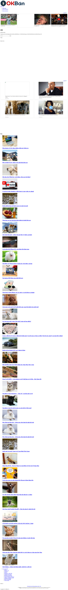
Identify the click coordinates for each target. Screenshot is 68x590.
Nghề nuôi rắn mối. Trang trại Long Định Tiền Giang (16, 451)
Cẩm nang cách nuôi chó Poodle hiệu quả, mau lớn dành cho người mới (20, 307)
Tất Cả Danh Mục (5, 568)
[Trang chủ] (12, 5)
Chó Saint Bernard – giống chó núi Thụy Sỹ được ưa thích (17, 234)
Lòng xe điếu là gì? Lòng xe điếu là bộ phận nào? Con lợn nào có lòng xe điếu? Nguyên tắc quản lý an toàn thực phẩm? (32, 335)
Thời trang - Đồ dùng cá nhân (9, 577)
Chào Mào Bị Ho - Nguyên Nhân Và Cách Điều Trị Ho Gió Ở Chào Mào (20, 465)
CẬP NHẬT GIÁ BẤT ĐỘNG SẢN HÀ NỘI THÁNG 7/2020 (17, 523)
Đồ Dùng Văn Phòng (7, 578)
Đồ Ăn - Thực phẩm (7, 579)
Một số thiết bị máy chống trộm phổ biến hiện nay (15, 162)
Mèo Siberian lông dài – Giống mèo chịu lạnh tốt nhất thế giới (18, 422)
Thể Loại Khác (6, 580)
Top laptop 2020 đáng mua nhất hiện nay (12, 278)
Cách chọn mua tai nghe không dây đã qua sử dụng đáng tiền (17, 480)
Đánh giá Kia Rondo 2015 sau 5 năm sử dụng (13, 350)
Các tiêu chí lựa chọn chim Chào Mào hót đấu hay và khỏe (17, 494)
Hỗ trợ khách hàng (35, 586)
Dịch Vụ (5, 572)
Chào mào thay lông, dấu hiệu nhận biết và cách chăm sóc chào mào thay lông (22, 552)
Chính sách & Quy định (30, 586)
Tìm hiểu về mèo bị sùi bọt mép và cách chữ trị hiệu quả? (17, 408)
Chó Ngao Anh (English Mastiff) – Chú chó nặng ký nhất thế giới (18, 509)
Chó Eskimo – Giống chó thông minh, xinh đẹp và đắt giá (16, 566)
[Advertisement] (30, 45)
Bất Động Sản (6, 570)
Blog (38, 586)
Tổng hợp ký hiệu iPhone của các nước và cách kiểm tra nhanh (18, 292)
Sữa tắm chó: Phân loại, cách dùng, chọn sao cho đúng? (16, 177)
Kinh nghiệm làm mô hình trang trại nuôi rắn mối (15, 205)
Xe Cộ (5, 569)
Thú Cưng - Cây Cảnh (7, 574)
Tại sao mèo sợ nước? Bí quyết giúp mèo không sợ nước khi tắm (18, 538)
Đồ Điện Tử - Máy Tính (8, 573)
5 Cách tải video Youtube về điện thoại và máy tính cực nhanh (18, 191)
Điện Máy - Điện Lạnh (8, 575)
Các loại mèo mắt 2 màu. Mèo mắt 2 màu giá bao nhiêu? (16, 321)
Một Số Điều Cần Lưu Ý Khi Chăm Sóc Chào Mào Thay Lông (18, 364)
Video (40, 586)
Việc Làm (5, 571)
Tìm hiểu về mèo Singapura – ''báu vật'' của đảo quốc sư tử (17, 393)
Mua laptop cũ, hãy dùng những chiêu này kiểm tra (15, 148)
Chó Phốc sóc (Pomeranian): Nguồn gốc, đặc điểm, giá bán (17, 263)
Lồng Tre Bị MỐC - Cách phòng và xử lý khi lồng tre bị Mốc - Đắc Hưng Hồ (21, 379)
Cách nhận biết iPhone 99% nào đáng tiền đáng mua (15, 249)
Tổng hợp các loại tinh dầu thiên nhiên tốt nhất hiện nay (16, 220)
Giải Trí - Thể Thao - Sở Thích (9, 576)
